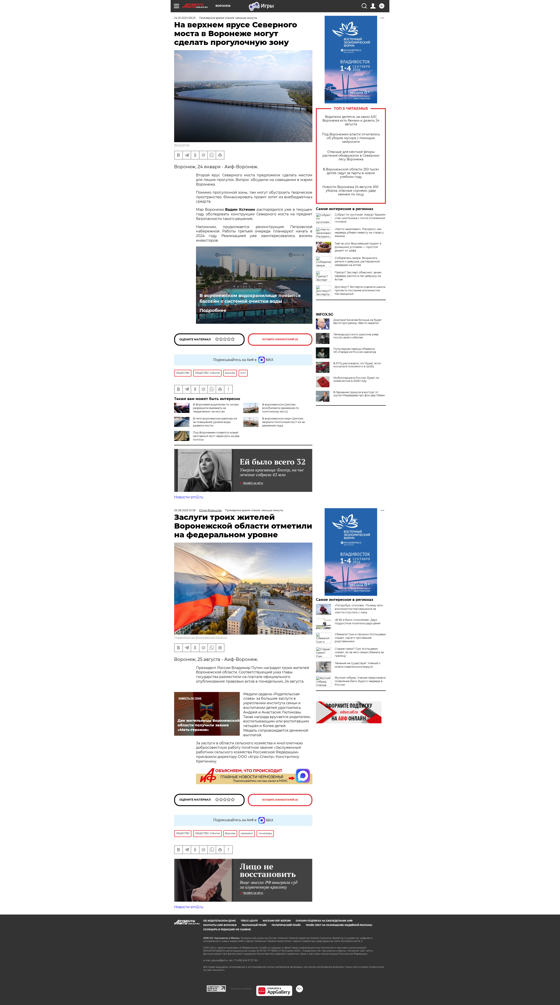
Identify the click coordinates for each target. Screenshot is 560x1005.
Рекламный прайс (254, 925)
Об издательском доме (219, 920)
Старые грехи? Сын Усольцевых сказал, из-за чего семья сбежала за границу (359, 652)
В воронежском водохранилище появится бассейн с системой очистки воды (250, 298)
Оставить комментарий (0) (280, 339)
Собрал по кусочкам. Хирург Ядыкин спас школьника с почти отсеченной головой (360, 218)
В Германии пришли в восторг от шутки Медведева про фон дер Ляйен (359, 394)
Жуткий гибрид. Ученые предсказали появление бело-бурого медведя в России (360, 681)
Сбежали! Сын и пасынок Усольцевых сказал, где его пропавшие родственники (360, 638)
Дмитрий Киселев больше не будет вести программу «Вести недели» (357, 321)
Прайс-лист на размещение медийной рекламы (339, 925)
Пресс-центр (249, 920)
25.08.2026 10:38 (185, 510)
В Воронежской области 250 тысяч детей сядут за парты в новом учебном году (351, 173)
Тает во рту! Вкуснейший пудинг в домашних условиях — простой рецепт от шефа (358, 247)
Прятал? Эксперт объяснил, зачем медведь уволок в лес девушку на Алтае (358, 276)
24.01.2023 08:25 (185, 17)
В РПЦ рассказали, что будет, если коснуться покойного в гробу (357, 365)
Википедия (181, 145)
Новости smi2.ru (188, 497)
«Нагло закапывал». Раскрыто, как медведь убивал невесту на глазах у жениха (359, 232)
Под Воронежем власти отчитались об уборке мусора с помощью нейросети (351, 138)
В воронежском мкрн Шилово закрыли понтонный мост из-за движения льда (283, 422)
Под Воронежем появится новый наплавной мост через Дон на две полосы (216, 436)
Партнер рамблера (241, 988)
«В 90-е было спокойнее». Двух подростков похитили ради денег (358, 621)
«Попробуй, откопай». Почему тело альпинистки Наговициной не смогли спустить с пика (359, 609)
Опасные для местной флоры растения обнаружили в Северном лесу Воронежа (350, 155)
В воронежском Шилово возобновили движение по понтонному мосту (280, 408)
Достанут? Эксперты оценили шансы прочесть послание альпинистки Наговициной (360, 290)
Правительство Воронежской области (200, 637)
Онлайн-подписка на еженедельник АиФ (324, 920)
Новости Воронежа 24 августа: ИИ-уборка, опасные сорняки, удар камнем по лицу (350, 190)
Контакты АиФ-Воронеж (220, 925)
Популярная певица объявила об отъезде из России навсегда (354, 350)
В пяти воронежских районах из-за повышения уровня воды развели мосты (215, 422)
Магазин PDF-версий (277, 920)
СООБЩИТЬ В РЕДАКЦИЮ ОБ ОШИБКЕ (227, 929)
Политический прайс (286, 925)
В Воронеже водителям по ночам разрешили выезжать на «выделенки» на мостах (216, 408)
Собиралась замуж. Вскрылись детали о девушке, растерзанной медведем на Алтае (357, 261)
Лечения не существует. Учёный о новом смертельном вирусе (357, 665)
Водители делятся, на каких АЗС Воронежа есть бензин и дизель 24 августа (350, 120)
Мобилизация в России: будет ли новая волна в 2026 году (356, 379)
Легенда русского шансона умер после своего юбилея (355, 336)
